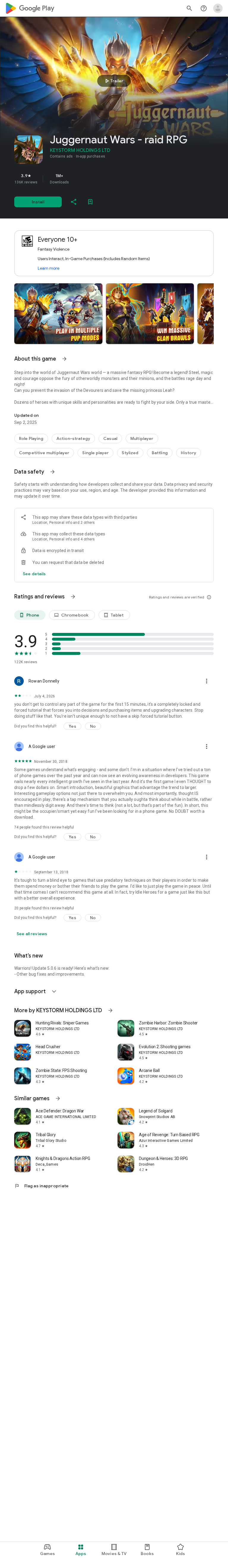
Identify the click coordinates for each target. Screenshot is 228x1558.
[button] (58, 313)
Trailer (113, 80)
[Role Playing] (31, 438)
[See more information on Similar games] (58, 1098)
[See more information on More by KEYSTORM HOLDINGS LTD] (110, 1010)
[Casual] (110, 438)
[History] (188, 452)
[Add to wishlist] (90, 202)
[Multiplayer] (142, 438)
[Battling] (159, 452)
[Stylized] (130, 452)
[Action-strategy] (73, 438)
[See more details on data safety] (34, 574)
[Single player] (95, 452)
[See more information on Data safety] (52, 472)
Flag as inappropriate (41, 1185)
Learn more (48, 268)
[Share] (73, 202)
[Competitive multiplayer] (44, 452)
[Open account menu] (218, 8)
